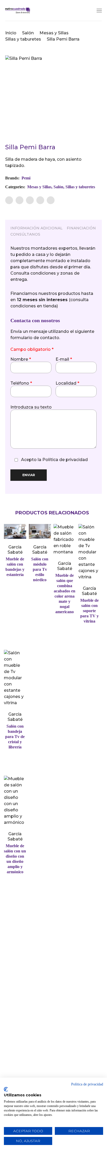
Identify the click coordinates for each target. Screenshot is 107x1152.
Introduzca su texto (31, 407)
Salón (28, 32)
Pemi (26, 178)
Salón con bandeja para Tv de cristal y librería (15, 736)
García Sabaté (15, 550)
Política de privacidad (65, 459)
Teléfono (21, 383)
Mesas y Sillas (54, 32)
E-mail (64, 359)
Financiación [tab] (81, 228)
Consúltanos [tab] (25, 234)
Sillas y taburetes (23, 39)
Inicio (10, 32)
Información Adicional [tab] (36, 228)
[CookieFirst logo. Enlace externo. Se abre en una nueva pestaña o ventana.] (6, 1089)
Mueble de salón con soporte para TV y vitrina (89, 610)
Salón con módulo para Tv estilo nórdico (39, 569)
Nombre (20, 359)
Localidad (67, 383)
